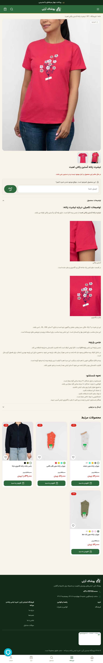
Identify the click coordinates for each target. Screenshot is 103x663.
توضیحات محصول (94, 200)
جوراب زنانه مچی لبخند (91, 466)
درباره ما (31, 610)
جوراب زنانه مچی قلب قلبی (56, 466)
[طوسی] (95, 463)
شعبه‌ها (31, 615)
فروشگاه (93, 16)
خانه (99, 16)
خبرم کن (10, 189)
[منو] (98, 9)
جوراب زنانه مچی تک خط (90, 534)
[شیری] (31, 463)
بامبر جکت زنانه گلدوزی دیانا (22, 466)
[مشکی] (25, 463)
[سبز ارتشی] (28, 463)
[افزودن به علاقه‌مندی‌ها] (73, 457)
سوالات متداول (29, 625)
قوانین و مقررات (62, 607)
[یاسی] (92, 531)
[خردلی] (92, 463)
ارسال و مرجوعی (95, 407)
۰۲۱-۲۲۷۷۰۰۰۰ (90, 591)
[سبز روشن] (64, 463)
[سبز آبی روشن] (90, 463)
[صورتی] (95, 531)
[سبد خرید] (5, 9)
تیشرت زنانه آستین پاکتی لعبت (75, 16)
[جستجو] (11, 9)
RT (88, 16)
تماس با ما (30, 620)
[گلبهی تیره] (56, 463)
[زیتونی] (59, 463)
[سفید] (98, 463)
